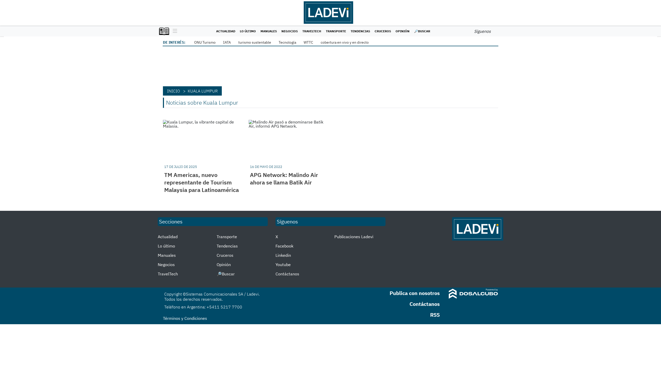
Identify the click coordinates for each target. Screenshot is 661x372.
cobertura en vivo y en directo (345, 42)
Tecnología (287, 42)
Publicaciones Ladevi (353, 236)
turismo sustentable (254, 42)
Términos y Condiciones (185, 318)
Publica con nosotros (415, 293)
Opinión (403, 31)
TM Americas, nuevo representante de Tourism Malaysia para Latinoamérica (201, 182)
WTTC (308, 42)
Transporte (336, 31)
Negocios (289, 31)
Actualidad (225, 31)
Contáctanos (287, 273)
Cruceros (383, 31)
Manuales (269, 31)
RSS (435, 314)
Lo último (248, 31)
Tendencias (360, 31)
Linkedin (283, 255)
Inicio (173, 91)
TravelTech (311, 31)
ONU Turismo (205, 42)
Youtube (283, 264)
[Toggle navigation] (173, 31)
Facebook (284, 246)
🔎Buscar (422, 31)
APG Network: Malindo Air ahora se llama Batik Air (284, 178)
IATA (227, 42)
